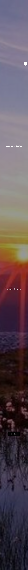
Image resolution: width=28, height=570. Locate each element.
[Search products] (26, 64)
